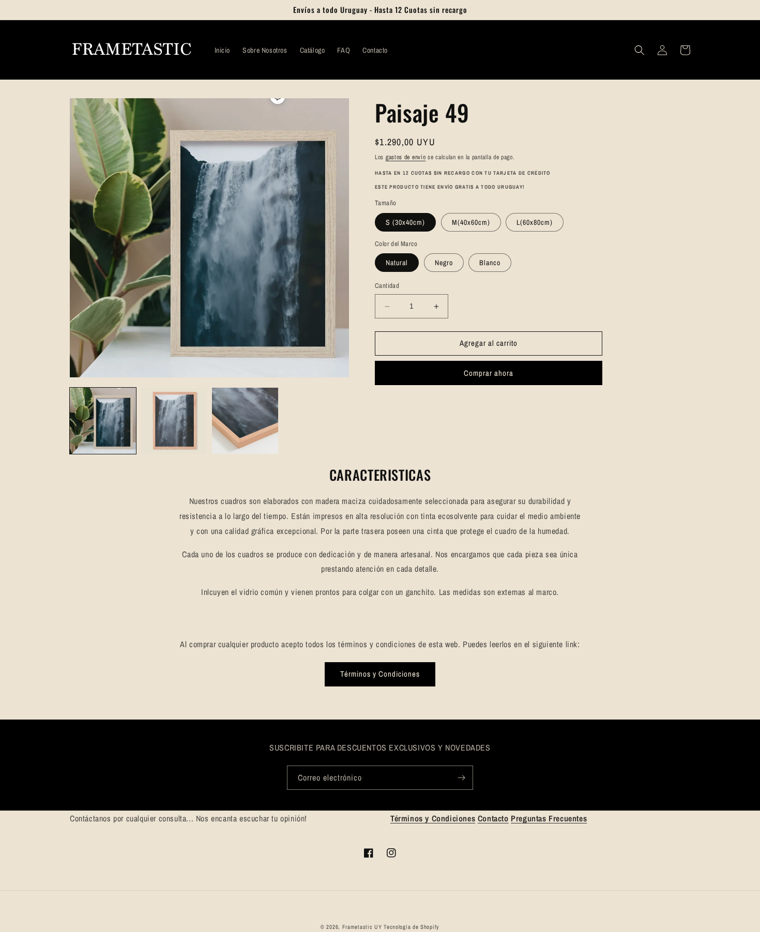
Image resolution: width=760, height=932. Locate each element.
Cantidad (387, 286)
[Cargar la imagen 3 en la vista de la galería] (245, 421)
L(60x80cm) (534, 222)
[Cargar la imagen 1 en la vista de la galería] (103, 421)
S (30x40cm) (405, 222)
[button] (639, 50)
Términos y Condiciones (380, 673)
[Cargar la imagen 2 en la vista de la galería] (174, 421)
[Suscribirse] (461, 778)
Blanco (489, 263)
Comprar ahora (488, 373)
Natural (397, 263)
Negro (444, 263)
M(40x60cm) (471, 222)
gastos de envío (406, 157)
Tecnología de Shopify (411, 926)
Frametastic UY (362, 926)
